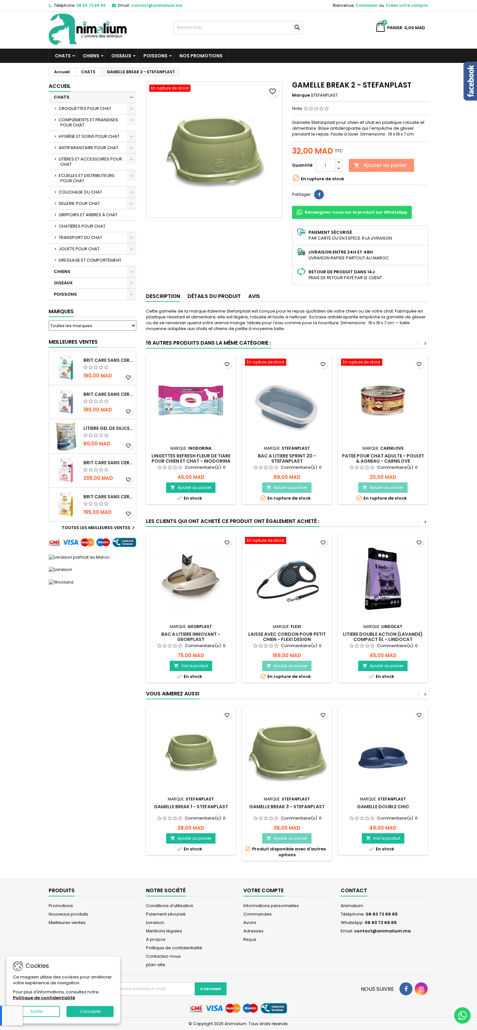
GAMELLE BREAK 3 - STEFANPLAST (287, 806)
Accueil (60, 86)
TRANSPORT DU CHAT (80, 237)
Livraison (155, 922)
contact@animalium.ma (156, 5)
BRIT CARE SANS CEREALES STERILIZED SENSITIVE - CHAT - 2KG (108, 462)
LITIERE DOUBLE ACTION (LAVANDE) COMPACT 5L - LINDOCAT (383, 637)
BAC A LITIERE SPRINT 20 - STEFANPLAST (287, 458)
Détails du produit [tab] (214, 296)
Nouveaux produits (68, 914)
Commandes (257, 914)
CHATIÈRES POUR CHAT (82, 226)
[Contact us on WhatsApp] (462, 1015)
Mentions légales (164, 931)
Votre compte (263, 890)
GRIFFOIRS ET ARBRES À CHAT (88, 215)
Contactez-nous (163, 956)
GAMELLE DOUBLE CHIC (383, 806)
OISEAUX (121, 56)
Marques (61, 311)
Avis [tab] (254, 296)
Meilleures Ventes (73, 342)
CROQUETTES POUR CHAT (85, 108)
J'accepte (90, 1011)
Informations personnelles (271, 906)
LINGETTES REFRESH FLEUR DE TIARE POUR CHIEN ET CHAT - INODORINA (191, 458)
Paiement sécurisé (166, 914)
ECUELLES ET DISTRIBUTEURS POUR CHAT (87, 178)
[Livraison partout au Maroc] (79, 557)
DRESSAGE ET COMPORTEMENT (90, 260)
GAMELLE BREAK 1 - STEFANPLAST (191, 806)
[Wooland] (61, 582)
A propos (155, 939)
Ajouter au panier (380, 165)
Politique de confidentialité (174, 948)
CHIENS (91, 56)
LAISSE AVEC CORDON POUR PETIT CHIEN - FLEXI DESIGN (287, 637)
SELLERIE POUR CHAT (79, 203)
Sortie (37, 1011)
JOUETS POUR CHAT (79, 249)
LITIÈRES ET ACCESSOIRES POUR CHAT (90, 161)
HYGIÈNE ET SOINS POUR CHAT (89, 136)
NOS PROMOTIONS (201, 56)
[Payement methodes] (92, 542)
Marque (301, 95)
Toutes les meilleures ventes (99, 528)
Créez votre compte (407, 5)
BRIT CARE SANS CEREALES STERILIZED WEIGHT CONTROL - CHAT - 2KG (108, 394)
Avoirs (249, 922)
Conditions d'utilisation (169, 906)
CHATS (63, 56)
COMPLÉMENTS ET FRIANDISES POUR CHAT (88, 122)
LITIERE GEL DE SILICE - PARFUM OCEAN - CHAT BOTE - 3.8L (108, 428)
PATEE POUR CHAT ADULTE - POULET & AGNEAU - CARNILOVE (383, 458)
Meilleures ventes (67, 922)
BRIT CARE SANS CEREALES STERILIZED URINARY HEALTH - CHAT (108, 360)
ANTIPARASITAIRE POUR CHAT (88, 148)
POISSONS (155, 56)
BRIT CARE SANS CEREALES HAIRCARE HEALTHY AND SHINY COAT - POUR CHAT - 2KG (108, 496)
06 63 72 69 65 (91, 5)
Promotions (61, 906)
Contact (354, 890)
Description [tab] (163, 296)
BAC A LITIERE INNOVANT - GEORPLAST (190, 637)
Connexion (366, 5)
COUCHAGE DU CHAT (80, 192)
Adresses (253, 931)
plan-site (155, 965)
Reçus (249, 939)
